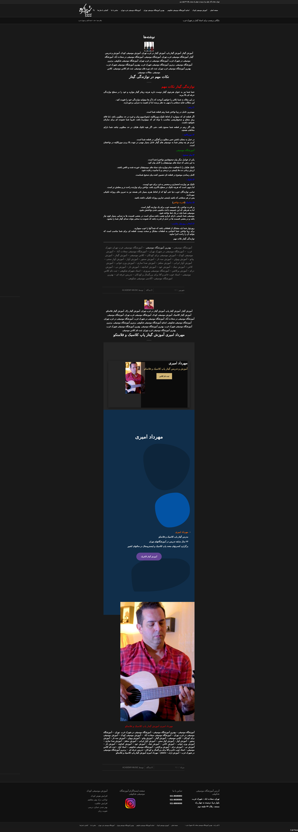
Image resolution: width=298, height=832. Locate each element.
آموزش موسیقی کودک (131, 53)
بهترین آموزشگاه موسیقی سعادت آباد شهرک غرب (198, 825)
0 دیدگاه (149, 290)
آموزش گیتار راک (132, 311)
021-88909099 (176, 803)
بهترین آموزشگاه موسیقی (158, 247)
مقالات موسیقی (145, 72)
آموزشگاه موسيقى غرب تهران (175, 57)
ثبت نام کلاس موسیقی (123, 68)
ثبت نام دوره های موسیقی (145, 68)
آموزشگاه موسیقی (152, 57)
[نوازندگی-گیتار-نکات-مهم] (149, 46)
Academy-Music (130, 290)
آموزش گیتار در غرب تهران (153, 53)
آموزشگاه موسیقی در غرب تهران (153, 61)
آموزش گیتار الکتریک (149, 557)
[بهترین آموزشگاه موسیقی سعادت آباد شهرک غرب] (86, 10)
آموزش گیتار (187, 53)
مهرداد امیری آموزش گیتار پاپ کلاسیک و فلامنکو (149, 335)
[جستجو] (93, 10)
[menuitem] (214, 10)
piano (163, 753)
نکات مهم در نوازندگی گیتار (149, 77)
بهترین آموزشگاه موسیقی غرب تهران (174, 68)
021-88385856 (176, 800)
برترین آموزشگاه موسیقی (124, 323)
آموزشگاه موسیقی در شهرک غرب (149, 319)
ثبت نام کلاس (164, 376)
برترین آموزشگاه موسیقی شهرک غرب (158, 65)
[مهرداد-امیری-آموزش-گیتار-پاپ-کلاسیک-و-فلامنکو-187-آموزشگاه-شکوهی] (149, 304)
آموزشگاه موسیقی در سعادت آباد (128, 57)
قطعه (159, 112)
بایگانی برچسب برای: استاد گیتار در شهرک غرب (201, 20)
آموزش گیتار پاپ (173, 53)
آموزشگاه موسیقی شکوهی (126, 61)
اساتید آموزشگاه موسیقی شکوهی (152, 323)
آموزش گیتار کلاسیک (182, 315)
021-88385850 (176, 796)
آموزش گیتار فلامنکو (115, 311)
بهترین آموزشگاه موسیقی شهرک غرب (123, 65)
